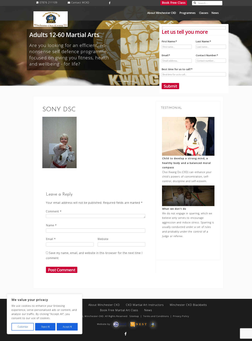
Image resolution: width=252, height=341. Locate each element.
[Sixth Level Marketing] (119, 324)
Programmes (187, 13)
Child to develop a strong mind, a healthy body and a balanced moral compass (186, 163)
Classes (203, 13)
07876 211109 (48, 2)
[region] (44, 314)
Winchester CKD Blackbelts (188, 305)
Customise (22, 326)
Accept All (67, 326)
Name (51, 225)
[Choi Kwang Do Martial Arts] (153, 324)
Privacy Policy (181, 316)
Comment (54, 211)
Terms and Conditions (156, 316)
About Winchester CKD (161, 13)
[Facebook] (110, 3)
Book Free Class (173, 3)
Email (51, 239)
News (215, 13)
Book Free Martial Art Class (119, 310)
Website (103, 239)
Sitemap (134, 316)
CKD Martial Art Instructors (145, 305)
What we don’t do (174, 208)
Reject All (45, 326)
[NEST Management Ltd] (138, 324)
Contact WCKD (80, 2)
